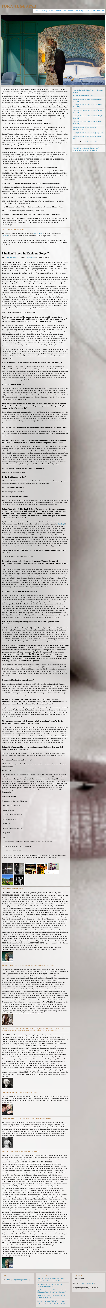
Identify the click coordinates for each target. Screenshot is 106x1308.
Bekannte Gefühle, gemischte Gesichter (85, 150)
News (51, 11)
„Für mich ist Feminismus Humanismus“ (86, 148)
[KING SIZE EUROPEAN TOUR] (7, 951)
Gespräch (5, 236)
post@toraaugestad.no (20, 1280)
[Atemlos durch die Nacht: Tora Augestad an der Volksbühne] (7, 1015)
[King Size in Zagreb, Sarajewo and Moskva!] (7, 1258)
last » (96, 142)
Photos (70, 11)
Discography (79, 11)
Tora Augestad (18, 6)
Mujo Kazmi (31, 257)
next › (91, 142)
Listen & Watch (90, 11)
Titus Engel (62, 524)
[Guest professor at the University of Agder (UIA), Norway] (7, 1138)
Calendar (58, 11)
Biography (43, 11)
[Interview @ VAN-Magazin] (7, 864)
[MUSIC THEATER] (53, 16)
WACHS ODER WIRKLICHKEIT (84, 95)
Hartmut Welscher (11, 257)
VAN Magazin (38, 233)
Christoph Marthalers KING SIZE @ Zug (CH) (88, 133)
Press (64, 11)
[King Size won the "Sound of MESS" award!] (7, 1105)
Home (36, 11)
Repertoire (100, 11)
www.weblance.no (88, 1283)
